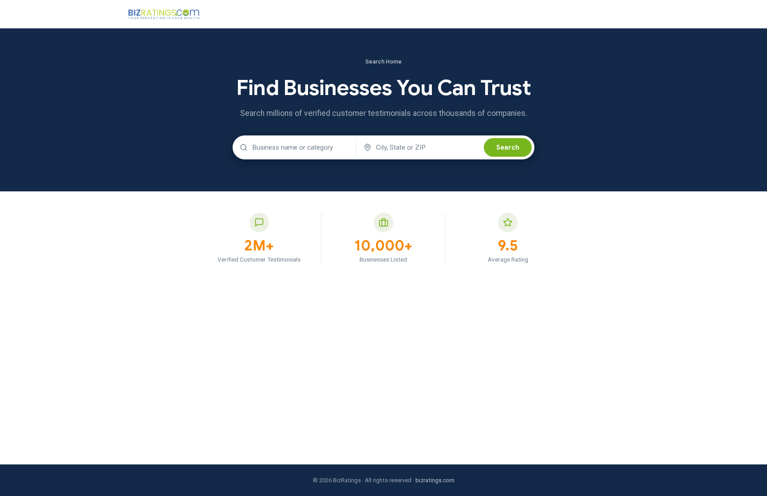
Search (507, 147)
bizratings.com (435, 480)
